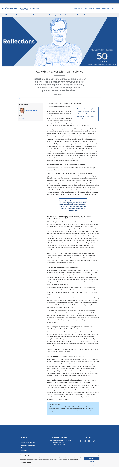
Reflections (21, 118)
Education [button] (87, 15)
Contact (97, 8)
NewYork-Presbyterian (59, 430)
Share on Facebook (93, 99)
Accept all (91, 458)
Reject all (92, 461)
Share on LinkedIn (98, 99)
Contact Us (24, 453)
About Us (24, 437)
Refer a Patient (78, 8)
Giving (85, 8)
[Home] (20, 8)
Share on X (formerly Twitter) (95, 99)
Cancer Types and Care (28, 442)
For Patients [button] (18, 15)
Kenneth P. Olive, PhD (31, 110)
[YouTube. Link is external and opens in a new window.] (89, 441)
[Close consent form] (98, 455)
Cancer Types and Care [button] (36, 15)
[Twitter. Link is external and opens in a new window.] (85, 441)
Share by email (100, 99)
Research (24, 448)
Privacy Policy (91, 465)
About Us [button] (5, 15)
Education (24, 450)
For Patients (24, 440)
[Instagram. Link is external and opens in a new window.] (94, 441)
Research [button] (75, 15)
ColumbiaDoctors (79, 429)
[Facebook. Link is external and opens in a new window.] (81, 441)
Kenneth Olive (68, 129)
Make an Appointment (107, 8)
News (20, 99)
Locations (91, 8)
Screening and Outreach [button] (57, 15)
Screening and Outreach (28, 445)
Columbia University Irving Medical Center (59, 1)
